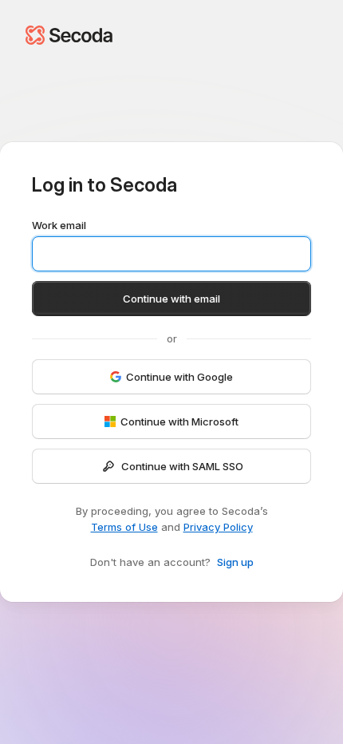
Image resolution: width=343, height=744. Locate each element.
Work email (59, 225)
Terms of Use (124, 526)
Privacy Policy (218, 526)
